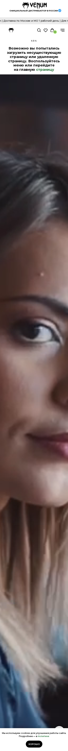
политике (43, 736)
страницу (45, 69)
